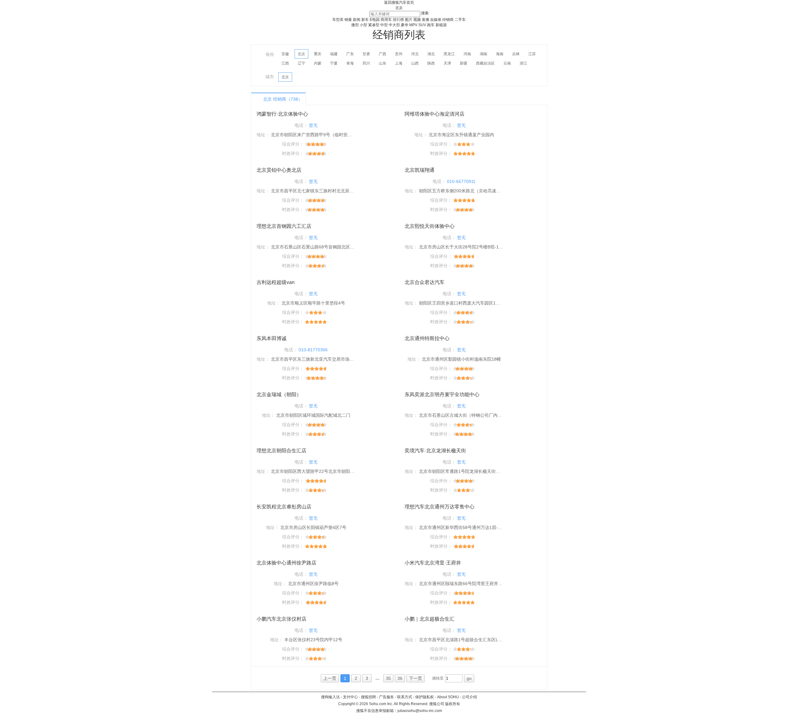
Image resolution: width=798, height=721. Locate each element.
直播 (425, 19)
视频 (417, 19)
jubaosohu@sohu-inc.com (419, 711)
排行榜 (398, 19)
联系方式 (404, 697)
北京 (399, 8)
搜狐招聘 (368, 697)
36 (399, 678)
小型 (363, 25)
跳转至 (438, 678)
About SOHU (448, 697)
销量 (348, 19)
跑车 (431, 25)
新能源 (441, 25)
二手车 (460, 19)
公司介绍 (469, 697)
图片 (408, 19)
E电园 (375, 19)
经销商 (448, 19)
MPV (413, 25)
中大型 (394, 25)
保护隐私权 (424, 697)
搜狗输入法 (330, 697)
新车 (365, 19)
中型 (384, 25)
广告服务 (386, 697)
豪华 (404, 25)
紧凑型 (373, 25)
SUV (422, 25)
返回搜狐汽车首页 (399, 2)
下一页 (415, 678)
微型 (355, 25)
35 (388, 678)
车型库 (338, 19)
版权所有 (452, 704)
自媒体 (435, 19)
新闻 (356, 19)
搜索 (425, 13)
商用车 (386, 19)
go (469, 678)
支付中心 (350, 697)
